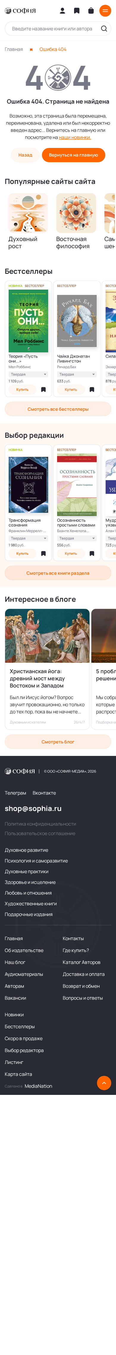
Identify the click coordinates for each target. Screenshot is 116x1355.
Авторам (14, 986)
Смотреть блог (58, 742)
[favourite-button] (43, 389)
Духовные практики (26, 871)
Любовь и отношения (28, 893)
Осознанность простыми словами (76, 522)
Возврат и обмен (81, 986)
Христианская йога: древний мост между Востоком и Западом (37, 678)
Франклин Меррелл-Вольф (26, 531)
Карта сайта (18, 1074)
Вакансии (15, 998)
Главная (14, 49)
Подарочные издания (29, 914)
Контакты (73, 938)
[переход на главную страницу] (20, 11)
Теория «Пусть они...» (23, 358)
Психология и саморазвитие (36, 860)
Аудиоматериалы (24, 974)
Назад (25, 155)
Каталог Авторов (82, 962)
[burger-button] (105, 11)
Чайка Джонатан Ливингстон (73, 358)
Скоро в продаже (24, 1038)
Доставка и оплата (84, 974)
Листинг (14, 1062)
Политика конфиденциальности (40, 823)
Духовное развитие (26, 850)
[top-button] (104, 1083)
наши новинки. (75, 137)
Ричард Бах (66, 367)
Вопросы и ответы (83, 998)
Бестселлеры (20, 1026)
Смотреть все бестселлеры (58, 409)
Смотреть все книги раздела (58, 573)
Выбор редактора (24, 1050)
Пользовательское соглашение (40, 833)
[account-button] (62, 11)
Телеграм (15, 793)
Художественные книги (31, 903)
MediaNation (38, 1086)
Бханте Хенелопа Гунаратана (71, 531)
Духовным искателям (28, 722)
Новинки (14, 1014)
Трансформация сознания (25, 522)
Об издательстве (24, 950)
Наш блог (15, 962)
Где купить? (76, 950)
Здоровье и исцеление (30, 882)
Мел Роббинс (20, 367)
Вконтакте (44, 793)
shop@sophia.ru (33, 808)
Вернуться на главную (73, 155)
